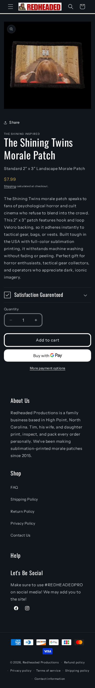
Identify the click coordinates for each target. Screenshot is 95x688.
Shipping (10, 186)
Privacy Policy (23, 523)
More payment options (47, 368)
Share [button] (14, 122)
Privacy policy (21, 670)
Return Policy (23, 511)
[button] (10, 6)
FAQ (14, 487)
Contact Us (21, 535)
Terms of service (48, 670)
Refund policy (74, 662)
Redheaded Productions (41, 662)
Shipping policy (77, 670)
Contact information (50, 679)
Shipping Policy (24, 499)
